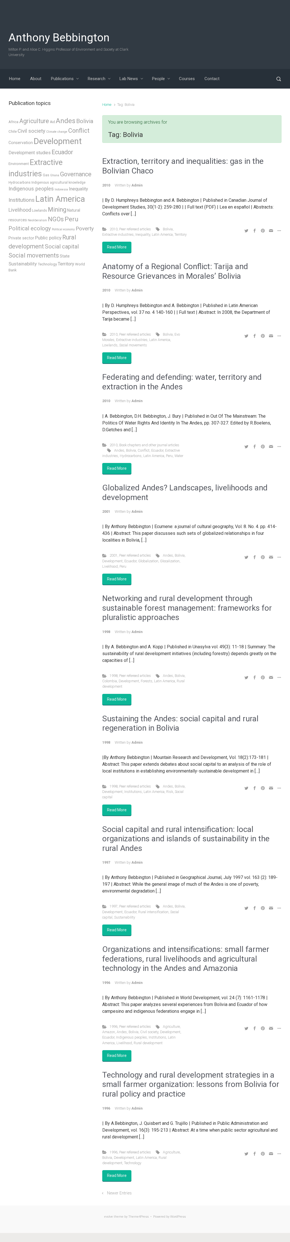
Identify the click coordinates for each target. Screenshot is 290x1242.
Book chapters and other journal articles (149, 445)
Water (178, 456)
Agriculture (171, 1026)
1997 (114, 906)
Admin (136, 185)
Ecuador (157, 450)
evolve (108, 1217)
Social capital (62, 246)
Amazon (108, 1032)
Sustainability (124, 917)
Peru (169, 456)
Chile (12, 131)
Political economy (63, 229)
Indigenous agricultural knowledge (58, 183)
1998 (114, 675)
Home (106, 104)
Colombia (109, 681)
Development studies (29, 152)
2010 (114, 229)
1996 (114, 1026)
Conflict (144, 450)
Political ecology (29, 228)
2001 (114, 555)
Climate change (56, 132)
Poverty (85, 228)
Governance (75, 174)
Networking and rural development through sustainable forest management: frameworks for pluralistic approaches (187, 608)
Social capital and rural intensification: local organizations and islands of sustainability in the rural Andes (186, 839)
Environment (18, 164)
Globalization (148, 561)
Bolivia (168, 229)
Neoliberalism (37, 220)
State (65, 256)
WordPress (178, 1217)
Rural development (148, 1043)
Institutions (133, 792)
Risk (169, 792)
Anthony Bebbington (59, 37)
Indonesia (61, 189)
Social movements (133, 345)
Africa (13, 122)
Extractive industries (118, 234)
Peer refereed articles (135, 229)
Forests (146, 681)
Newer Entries (119, 1193)
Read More (117, 247)
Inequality (142, 234)
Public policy (48, 238)
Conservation (20, 142)
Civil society (149, 1032)
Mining (57, 209)
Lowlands (110, 345)
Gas (46, 175)
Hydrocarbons (131, 456)
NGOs (56, 219)
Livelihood (110, 566)
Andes (119, 450)
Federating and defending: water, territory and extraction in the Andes (182, 381)
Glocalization (170, 561)
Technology (132, 1163)
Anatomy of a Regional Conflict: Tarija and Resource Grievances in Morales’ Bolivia (175, 271)
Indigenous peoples (131, 1037)
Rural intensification (153, 912)
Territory (180, 234)
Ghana (54, 175)
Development (112, 561)
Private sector (21, 238)
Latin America (162, 234)
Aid (52, 122)
